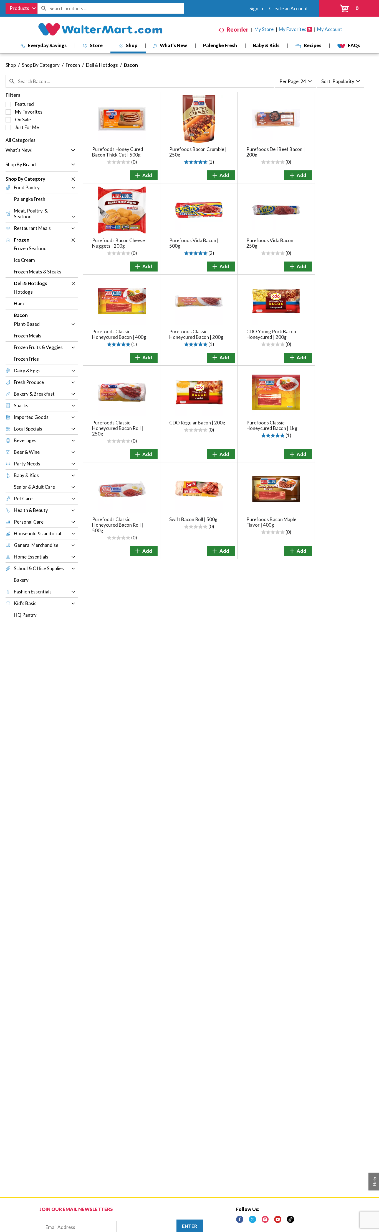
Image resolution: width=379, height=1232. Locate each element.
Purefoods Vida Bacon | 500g (194, 243)
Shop (11, 65)
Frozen (73, 65)
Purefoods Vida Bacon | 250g (271, 243)
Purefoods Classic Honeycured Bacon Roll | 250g (117, 428)
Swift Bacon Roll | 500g (193, 519)
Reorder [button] (237, 29)
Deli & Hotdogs (102, 65)
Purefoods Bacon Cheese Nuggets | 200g (118, 243)
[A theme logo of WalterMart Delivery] (100, 29)
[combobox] (21, 8)
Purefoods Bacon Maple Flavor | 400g (271, 522)
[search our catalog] (43, 8)
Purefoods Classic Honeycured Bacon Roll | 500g (117, 524)
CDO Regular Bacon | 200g (197, 423)
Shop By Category (41, 65)
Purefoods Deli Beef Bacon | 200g (275, 152)
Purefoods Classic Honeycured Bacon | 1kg (271, 425)
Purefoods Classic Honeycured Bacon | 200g (196, 334)
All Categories (21, 140)
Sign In (256, 8)
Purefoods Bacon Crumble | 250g (198, 152)
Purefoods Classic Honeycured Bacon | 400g (119, 334)
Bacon (131, 65)
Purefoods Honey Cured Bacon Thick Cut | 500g (117, 152)
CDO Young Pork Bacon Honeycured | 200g (271, 334)
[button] (72, 150)
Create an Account (288, 8)
